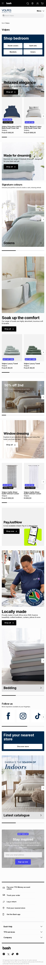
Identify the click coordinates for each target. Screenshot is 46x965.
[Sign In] (37, 3)
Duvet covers (13, 46)
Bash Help (8, 926)
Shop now (10, 531)
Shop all (9, 92)
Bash (3, 23)
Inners (33, 52)
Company (8, 937)
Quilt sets (33, 46)
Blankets (13, 52)
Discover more (23, 746)
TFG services (9, 932)
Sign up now (23, 862)
